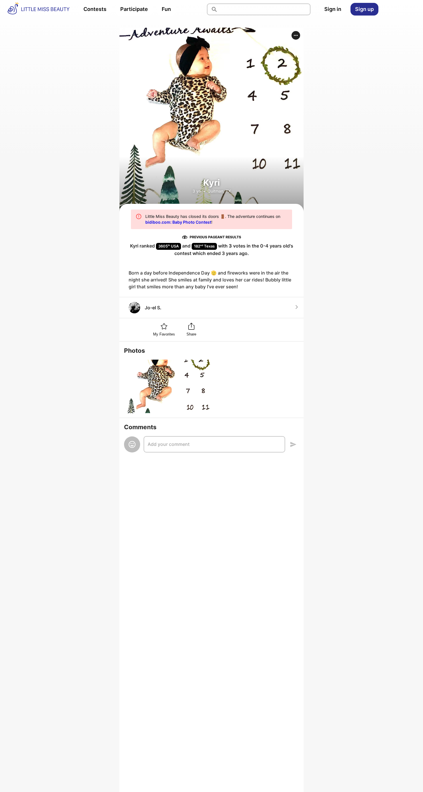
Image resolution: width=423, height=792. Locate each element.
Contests (94, 9)
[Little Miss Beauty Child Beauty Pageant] (38, 9)
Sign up (364, 9)
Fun (166, 9)
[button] (295, 35)
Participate (134, 9)
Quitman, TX (219, 191)
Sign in (332, 9)
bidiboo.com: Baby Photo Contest (178, 222)
